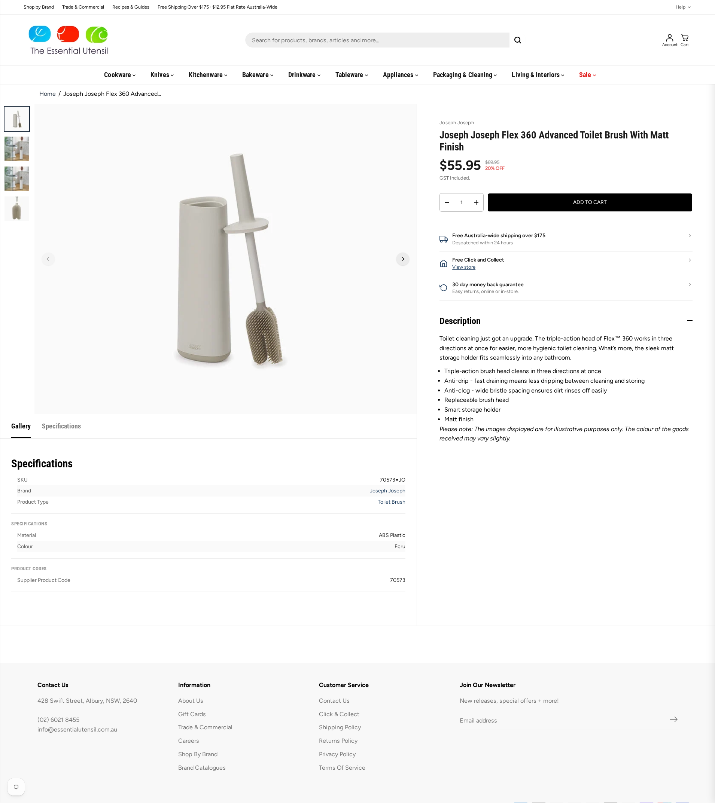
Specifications (61, 426)
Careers (188, 740)
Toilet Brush (391, 502)
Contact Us (334, 700)
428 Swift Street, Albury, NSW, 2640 (87, 700)
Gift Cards (192, 714)
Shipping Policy (340, 727)
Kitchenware (206, 75)
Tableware (350, 75)
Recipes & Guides (130, 7)
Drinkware (302, 75)
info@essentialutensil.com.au (77, 729)
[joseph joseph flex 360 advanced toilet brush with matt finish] (225, 259)
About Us (190, 700)
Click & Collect (339, 714)
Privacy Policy (337, 754)
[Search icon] (517, 40)
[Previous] (48, 259)
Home (47, 93)
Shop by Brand (39, 7)
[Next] (402, 259)
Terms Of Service (342, 767)
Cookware (118, 75)
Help (680, 7)
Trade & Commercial (83, 7)
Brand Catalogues (202, 767)
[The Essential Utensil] (67, 40)
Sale (586, 75)
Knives (160, 75)
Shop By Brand (197, 754)
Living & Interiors (536, 75)
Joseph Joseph (387, 491)
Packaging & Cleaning (463, 75)
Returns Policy (338, 740)
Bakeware (256, 75)
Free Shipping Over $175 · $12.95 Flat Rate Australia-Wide (217, 7)
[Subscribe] (674, 720)
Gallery (21, 426)
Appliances (399, 75)
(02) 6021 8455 (58, 719)
